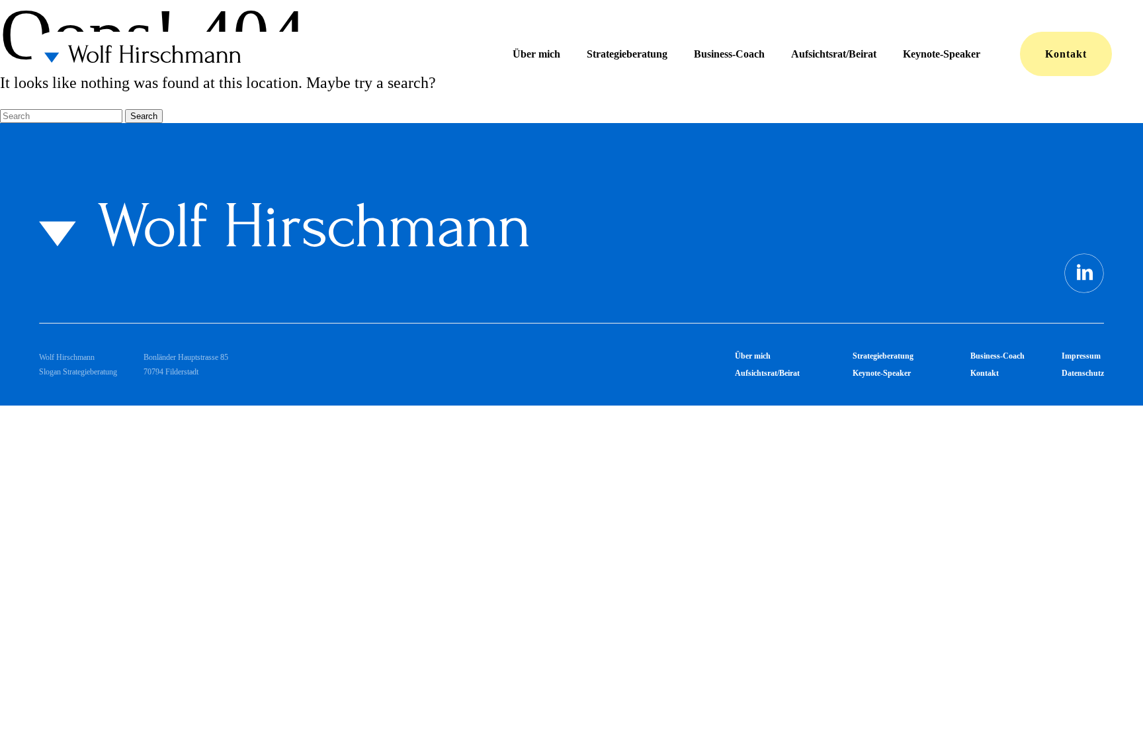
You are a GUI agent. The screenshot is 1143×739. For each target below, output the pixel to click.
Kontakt (1066, 54)
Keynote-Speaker (941, 54)
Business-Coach (729, 54)
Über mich (536, 54)
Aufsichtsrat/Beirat (833, 54)
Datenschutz (1083, 373)
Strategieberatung (627, 54)
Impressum (1081, 356)
